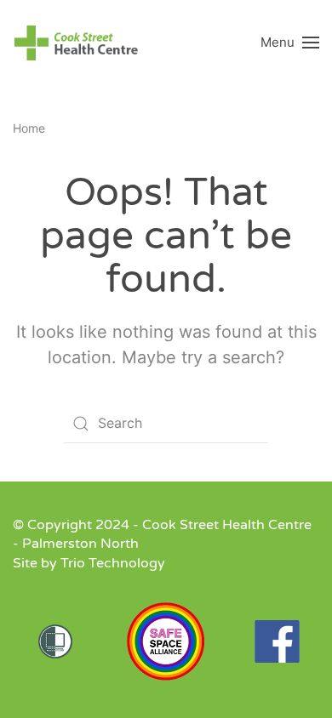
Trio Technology (112, 563)
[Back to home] (76, 42)
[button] (289, 42)
